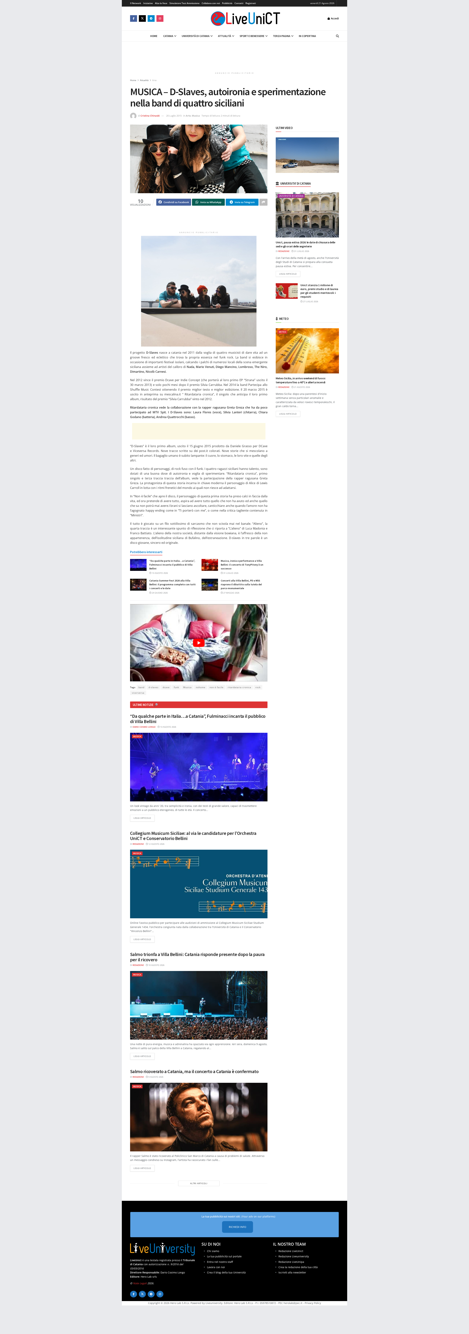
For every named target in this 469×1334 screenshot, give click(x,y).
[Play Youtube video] (198, 642)
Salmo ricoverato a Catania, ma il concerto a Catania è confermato (194, 1071)
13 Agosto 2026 (159, 573)
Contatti (238, 3)
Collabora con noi (211, 3)
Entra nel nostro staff (220, 1262)
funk (176, 687)
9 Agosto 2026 (155, 1076)
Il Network (135, 3)
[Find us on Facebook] (133, 18)
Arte (154, 80)
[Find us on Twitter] (142, 18)
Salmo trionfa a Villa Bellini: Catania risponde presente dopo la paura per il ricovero (197, 957)
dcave (166, 687)
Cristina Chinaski (150, 115)
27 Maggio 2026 (231, 592)
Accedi (334, 18)
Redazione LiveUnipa (291, 1262)
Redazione (138, 844)
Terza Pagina (281, 36)
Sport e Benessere (252, 36)
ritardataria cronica (239, 687)
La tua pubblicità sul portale (224, 1256)
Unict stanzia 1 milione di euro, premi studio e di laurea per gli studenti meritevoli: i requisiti (319, 290)
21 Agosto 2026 (301, 387)
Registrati (250, 3)
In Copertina (307, 36)
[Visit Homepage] (245, 18)
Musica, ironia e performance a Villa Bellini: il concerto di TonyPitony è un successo (242, 564)
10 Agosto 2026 (156, 965)
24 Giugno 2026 (159, 592)
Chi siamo (213, 1251)
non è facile (217, 687)
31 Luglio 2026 (230, 573)
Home (153, 36)
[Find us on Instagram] (159, 18)
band (141, 687)
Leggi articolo (144, 817)
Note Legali (140, 1283)
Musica (196, 115)
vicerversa (138, 692)
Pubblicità (227, 3)
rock (258, 687)
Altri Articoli (198, 1183)
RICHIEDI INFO (237, 1227)
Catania (168, 36)
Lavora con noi (216, 1267)
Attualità (224, 36)
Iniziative (148, 3)
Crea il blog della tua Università (226, 1272)
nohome (200, 687)
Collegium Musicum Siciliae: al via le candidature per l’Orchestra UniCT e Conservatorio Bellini (193, 835)
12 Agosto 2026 (156, 844)
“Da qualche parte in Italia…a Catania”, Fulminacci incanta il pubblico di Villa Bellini (172, 564)
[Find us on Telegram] (151, 18)
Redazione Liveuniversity (293, 1256)
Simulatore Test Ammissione (184, 3)
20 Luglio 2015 (174, 115)
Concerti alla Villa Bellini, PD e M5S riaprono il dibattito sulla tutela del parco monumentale (241, 584)
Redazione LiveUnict (290, 1251)
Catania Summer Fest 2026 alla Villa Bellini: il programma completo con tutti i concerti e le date (172, 584)
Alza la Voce (161, 3)
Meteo (282, 331)
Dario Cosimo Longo (144, 726)
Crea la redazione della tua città (298, 1267)
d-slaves (153, 687)
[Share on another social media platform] (263, 202)
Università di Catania (195, 36)
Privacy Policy (313, 1303)
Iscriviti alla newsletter (292, 1272)
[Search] (337, 36)
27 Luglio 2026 (310, 301)
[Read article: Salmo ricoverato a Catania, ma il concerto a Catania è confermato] (198, 1117)
